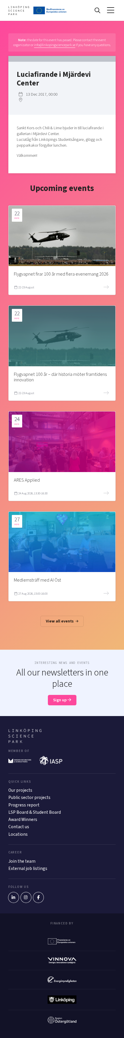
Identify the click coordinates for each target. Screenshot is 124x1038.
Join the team (21, 861)
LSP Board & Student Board (34, 812)
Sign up (60, 700)
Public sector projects (29, 797)
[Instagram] (26, 897)
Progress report (24, 805)
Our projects (20, 790)
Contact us (18, 827)
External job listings (27, 868)
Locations (18, 834)
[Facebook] (38, 897)
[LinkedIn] (13, 897)
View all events (60, 621)
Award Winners (22, 819)
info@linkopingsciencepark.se (54, 45)
